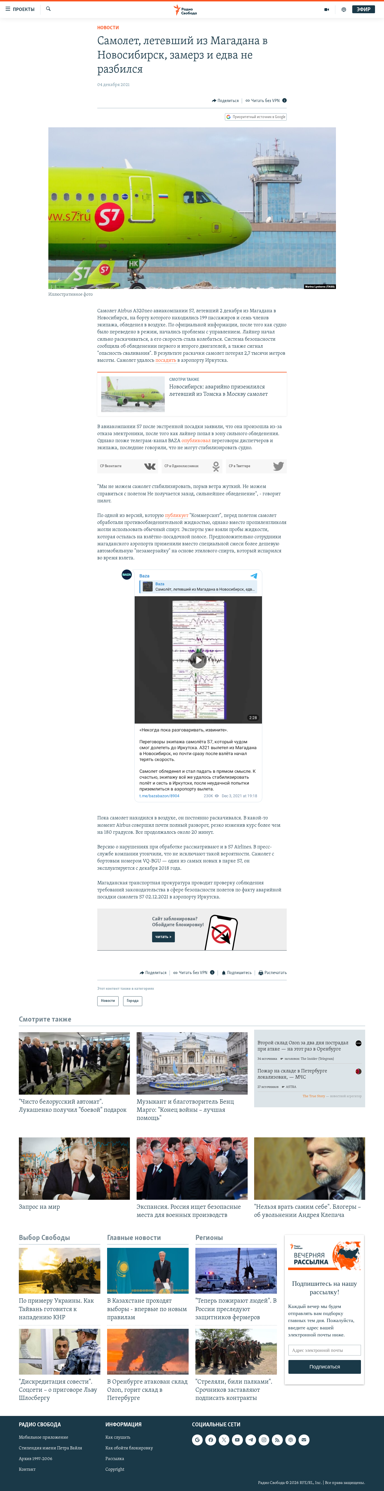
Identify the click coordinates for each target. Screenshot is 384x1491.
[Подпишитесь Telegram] (250, 1440)
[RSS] (277, 1440)
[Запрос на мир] (74, 1168)
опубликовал (197, 441)
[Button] (225, 101)
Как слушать (117, 1438)
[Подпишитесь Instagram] (264, 1440)
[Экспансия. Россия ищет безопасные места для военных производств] (192, 1168)
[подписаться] (304, 1440)
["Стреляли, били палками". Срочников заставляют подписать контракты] (236, 1352)
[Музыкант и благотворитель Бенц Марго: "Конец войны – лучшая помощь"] (192, 1063)
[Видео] (326, 9)
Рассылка (114, 1459)
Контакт (27, 1470)
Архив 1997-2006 (35, 1459)
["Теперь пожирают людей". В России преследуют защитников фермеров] (236, 1271)
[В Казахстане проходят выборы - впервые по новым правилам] (148, 1271)
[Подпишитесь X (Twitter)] (224, 1440)
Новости (108, 28)
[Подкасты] (290, 1440)
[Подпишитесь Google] (197, 1440)
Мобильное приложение (43, 1438)
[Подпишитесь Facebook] (210, 1440)
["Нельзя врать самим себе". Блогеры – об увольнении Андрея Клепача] (309, 1168)
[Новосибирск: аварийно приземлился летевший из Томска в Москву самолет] (133, 394)
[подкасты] (343, 9)
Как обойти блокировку (129, 1448)
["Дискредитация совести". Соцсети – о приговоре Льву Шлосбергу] (59, 1352)
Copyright (114, 1470)
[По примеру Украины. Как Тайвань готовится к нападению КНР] (59, 1271)
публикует (176, 515)
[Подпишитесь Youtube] (237, 1440)
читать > (163, 937)
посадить (166, 360)
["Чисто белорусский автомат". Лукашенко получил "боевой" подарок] (74, 1063)
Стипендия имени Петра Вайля (50, 1448)
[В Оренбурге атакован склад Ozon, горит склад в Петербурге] (148, 1352)
